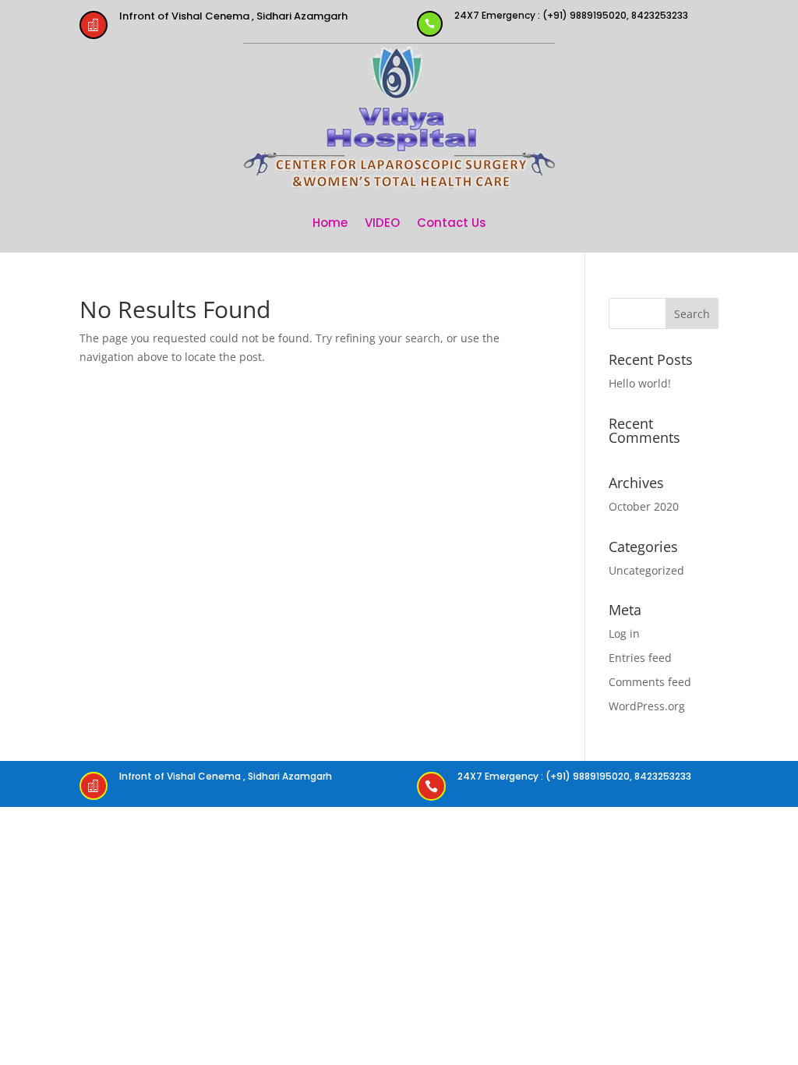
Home (330, 222)
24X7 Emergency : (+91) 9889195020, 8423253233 (571, 15)
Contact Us (451, 222)
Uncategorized (646, 570)
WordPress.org (647, 706)
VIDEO (382, 222)
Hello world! (640, 383)
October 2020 (644, 506)
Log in (624, 633)
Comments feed (650, 681)
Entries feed (640, 657)
